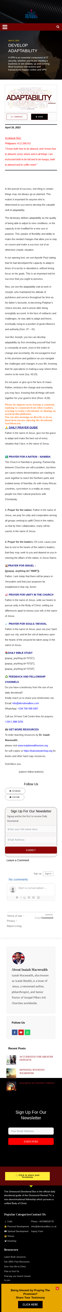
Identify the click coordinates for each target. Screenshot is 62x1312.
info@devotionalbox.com (25, 703)
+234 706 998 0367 (28, 708)
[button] (57, 1288)
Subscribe (31, 1141)
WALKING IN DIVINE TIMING (37, 1083)
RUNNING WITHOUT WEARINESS (32, 1071)
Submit (31, 850)
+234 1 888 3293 (14, 721)
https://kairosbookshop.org (38, 750)
